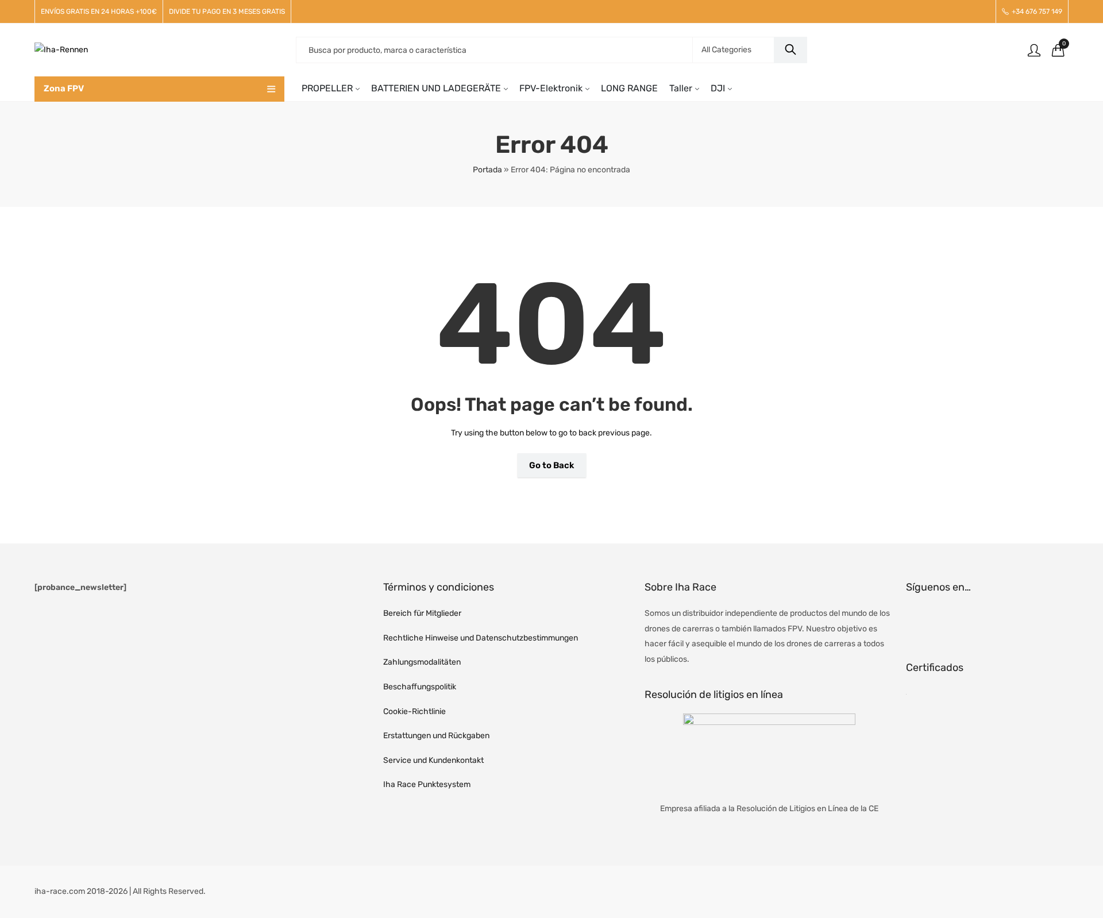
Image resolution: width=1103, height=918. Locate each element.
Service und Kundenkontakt (433, 760)
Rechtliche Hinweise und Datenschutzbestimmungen (480, 638)
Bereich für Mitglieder (422, 613)
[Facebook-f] (920, 620)
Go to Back (551, 465)
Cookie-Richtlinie (414, 711)
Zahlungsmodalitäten (422, 662)
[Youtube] (981, 620)
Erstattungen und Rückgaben (436, 735)
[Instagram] (950, 620)
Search (790, 50)
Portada (487, 170)
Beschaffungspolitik (419, 687)
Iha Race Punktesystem (426, 784)
